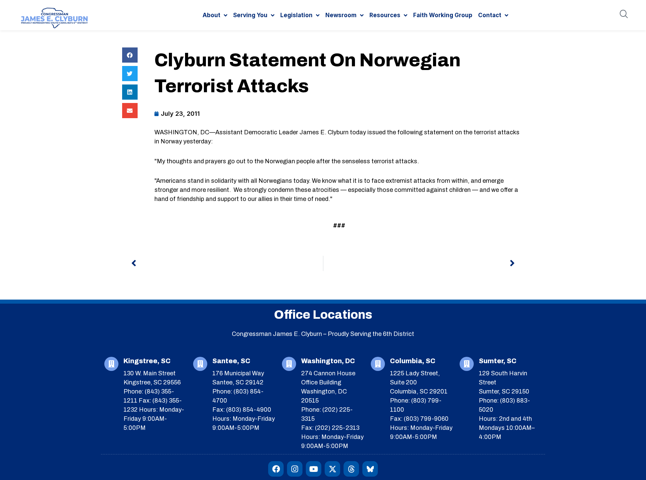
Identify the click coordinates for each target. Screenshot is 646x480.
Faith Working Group (442, 15)
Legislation (296, 15)
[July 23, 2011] (177, 113)
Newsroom (341, 15)
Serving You (250, 15)
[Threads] (351, 469)
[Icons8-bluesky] (370, 469)
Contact (489, 15)
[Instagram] (294, 469)
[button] (130, 55)
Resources (384, 15)
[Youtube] (313, 469)
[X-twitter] (332, 469)
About (211, 15)
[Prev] (227, 263)
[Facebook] (276, 469)
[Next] (419, 263)
